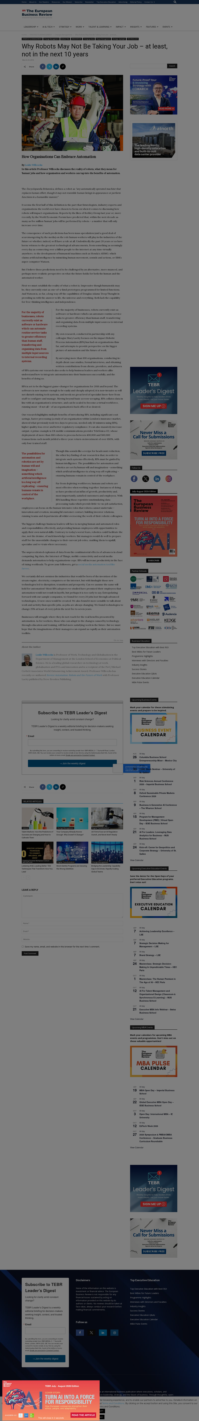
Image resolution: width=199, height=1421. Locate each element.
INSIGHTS (134, 26)
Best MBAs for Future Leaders (146, 651)
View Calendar (136, 860)
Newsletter (89, 2)
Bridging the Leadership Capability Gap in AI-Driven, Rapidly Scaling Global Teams (105, 869)
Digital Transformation (100, 828)
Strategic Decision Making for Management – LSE (154, 945)
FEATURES (151, 26)
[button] (175, 2)
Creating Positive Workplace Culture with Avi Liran (36, 861)
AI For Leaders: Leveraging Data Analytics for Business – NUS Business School (155, 835)
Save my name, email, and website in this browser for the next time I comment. (62, 946)
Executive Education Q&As (144, 673)
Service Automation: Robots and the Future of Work (74, 675)
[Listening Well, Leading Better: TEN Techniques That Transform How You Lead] (37, 852)
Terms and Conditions (113, 1403)
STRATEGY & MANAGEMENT (41, 35)
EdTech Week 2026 (148, 1126)
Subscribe (78, 2)
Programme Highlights (142, 656)
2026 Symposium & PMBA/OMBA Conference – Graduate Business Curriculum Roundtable (155, 1138)
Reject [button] (100, 1417)
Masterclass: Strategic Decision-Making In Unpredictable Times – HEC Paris (158, 967)
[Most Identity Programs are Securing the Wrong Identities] (72, 852)
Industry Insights (139, 664)
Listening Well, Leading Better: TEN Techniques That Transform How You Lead (37, 869)
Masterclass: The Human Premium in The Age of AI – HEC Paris (157, 980)
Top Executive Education (106, 2)
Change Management (63, 35)
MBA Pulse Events (140, 682)
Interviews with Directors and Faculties (150, 660)
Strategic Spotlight (119, 39)
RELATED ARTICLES (32, 801)
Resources (56, 2)
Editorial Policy (136, 2)
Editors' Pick (65, 39)
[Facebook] (43, 66)
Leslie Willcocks (33, 164)
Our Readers (44, 2)
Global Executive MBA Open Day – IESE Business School (156, 1104)
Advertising (123, 2)
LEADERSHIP (30, 26)
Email (31, 736)
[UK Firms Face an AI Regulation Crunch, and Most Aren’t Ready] (107, 818)
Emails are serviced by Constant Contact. (80, 755)
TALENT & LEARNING (98, 26)
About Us (32, 2)
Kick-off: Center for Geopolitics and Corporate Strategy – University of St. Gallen (157, 850)
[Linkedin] (56, 66)
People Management (103, 39)
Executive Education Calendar (146, 678)
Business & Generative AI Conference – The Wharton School (158, 806)
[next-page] (28, 877)
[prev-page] (23, 877)
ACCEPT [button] (99, 1411)
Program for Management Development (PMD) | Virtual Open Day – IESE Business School (156, 820)
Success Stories (139, 669)
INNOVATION (76, 39)
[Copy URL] (63, 66)
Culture (25, 828)
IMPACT (120, 26)
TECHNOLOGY (133, 39)
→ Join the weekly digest (72, 763)
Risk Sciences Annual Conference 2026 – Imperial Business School (156, 783)
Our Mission (67, 2)
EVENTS (166, 26)
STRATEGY (64, 26)
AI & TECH (47, 26)
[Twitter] (49, 66)
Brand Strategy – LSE (150, 955)
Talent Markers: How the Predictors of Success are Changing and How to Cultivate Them (37, 835)
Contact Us (148, 2)
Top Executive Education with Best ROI (150, 647)
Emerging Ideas (89, 39)
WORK (79, 26)
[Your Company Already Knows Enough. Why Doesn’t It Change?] (72, 818)
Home (24, 2)
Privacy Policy (90, 1403)
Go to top (118, 640)
